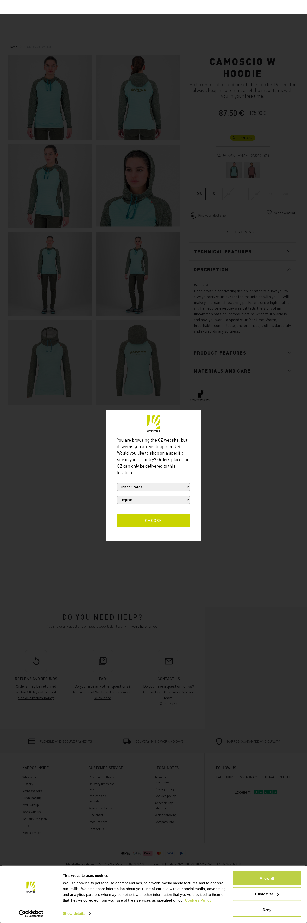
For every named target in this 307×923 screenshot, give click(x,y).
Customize (264, 894)
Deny (267, 910)
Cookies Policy (198, 900)
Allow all (267, 878)
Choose (153, 520)
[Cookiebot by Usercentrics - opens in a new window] (31, 913)
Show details (74, 913)
